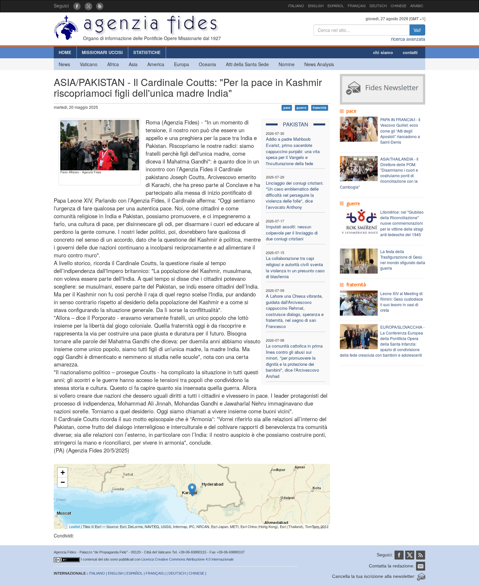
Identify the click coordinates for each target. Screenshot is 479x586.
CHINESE (398, 5)
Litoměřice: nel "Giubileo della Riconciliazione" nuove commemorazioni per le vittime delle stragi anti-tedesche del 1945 (402, 223)
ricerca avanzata (408, 39)
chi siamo (383, 52)
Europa (181, 64)
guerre (301, 108)
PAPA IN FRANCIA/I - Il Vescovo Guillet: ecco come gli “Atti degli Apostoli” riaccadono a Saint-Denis (400, 131)
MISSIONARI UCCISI (102, 52)
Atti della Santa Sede (247, 64)
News (64, 64)
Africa (113, 64)
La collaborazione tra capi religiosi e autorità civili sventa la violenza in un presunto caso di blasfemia (295, 267)
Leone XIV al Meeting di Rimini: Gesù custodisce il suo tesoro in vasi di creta (401, 302)
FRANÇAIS (357, 5)
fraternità (319, 108)
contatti (410, 52)
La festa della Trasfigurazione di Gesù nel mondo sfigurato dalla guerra (402, 260)
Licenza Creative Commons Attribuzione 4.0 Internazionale (187, 559)
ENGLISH (316, 5)
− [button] (63, 482)
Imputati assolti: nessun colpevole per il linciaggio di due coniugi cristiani (292, 232)
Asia (133, 64)
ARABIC (416, 5)
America (155, 64)
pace (286, 108)
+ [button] (63, 472)
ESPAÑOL (335, 5)
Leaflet (74, 526)
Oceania (207, 64)
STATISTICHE (147, 52)
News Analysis (319, 64)
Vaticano (88, 64)
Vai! (417, 30)
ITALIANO (296, 5)
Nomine (287, 64)
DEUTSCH (378, 5)
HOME (65, 52)
